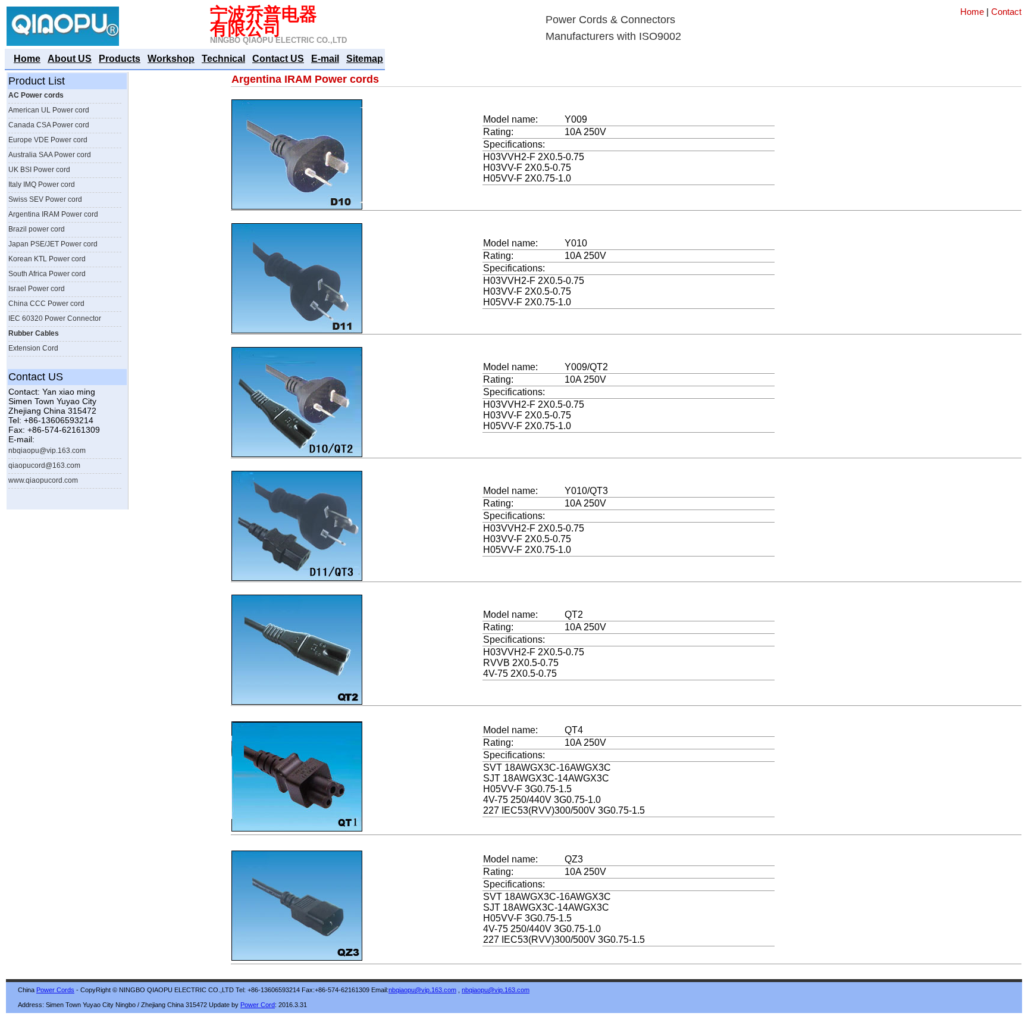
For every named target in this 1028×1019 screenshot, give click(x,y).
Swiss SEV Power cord (45, 199)
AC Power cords (36, 95)
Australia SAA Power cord (49, 155)
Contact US (278, 59)
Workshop (171, 59)
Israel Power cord (36, 289)
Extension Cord (33, 348)
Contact (1006, 12)
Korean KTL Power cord (47, 259)
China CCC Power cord (46, 303)
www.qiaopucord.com (43, 480)
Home (972, 12)
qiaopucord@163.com (44, 465)
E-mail (325, 59)
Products (119, 59)
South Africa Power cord (47, 274)
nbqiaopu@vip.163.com (47, 450)
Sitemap (364, 59)
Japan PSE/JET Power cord (53, 244)
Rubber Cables (33, 333)
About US (70, 59)
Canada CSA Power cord (48, 125)
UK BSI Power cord (39, 169)
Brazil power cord (36, 229)
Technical (223, 59)
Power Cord (257, 1004)
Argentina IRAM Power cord (53, 214)
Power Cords (55, 989)
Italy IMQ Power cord (41, 184)
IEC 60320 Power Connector (54, 318)
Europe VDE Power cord (47, 140)
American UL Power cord (48, 110)
